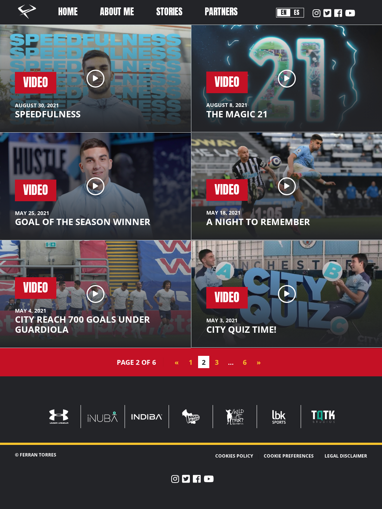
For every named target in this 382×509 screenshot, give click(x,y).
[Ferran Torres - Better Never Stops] (31, 20)
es (296, 12)
